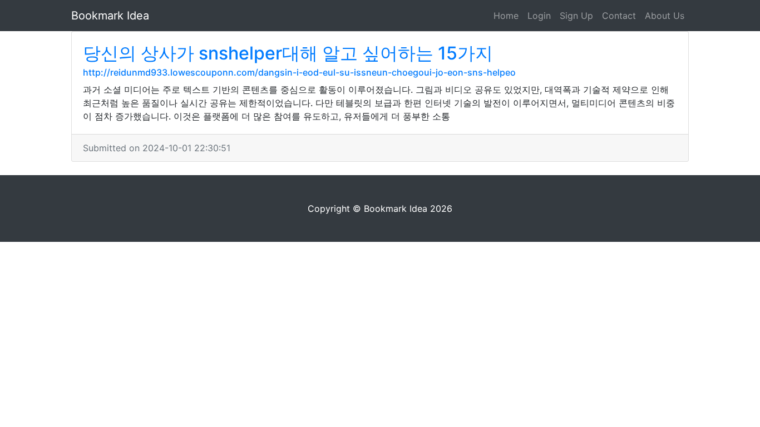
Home (506, 15)
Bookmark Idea (110, 15)
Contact (619, 15)
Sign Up (576, 15)
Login (539, 15)
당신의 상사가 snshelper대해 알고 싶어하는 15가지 (288, 53)
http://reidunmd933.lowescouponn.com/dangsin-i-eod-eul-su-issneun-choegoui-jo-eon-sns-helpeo (299, 72)
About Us (664, 15)
